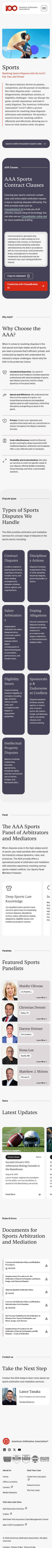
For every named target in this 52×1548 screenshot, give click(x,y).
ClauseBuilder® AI (13, 209)
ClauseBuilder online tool (34, 216)
